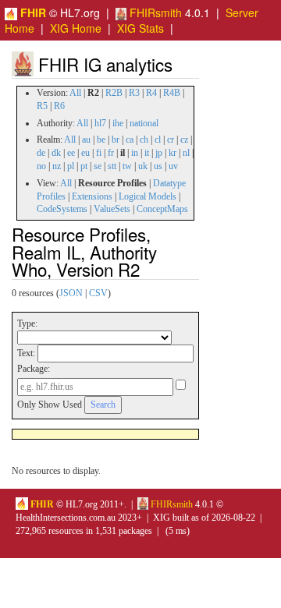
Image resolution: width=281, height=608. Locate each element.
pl (70, 166)
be (101, 139)
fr (111, 152)
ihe (117, 123)
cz (184, 139)
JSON (71, 293)
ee (71, 152)
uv (173, 166)
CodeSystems (62, 208)
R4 (151, 92)
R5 (42, 106)
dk (56, 152)
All (75, 92)
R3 (134, 92)
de (41, 152)
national (144, 123)
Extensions (92, 196)
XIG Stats (140, 28)
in (134, 152)
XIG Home (75, 28)
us (158, 166)
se (97, 166)
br (115, 139)
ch (144, 139)
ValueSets (112, 208)
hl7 (100, 123)
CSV (98, 293)
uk (143, 166)
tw (127, 166)
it (146, 152)
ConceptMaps (162, 208)
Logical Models (147, 196)
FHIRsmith (154, 12)
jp (158, 152)
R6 (59, 106)
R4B (171, 92)
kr (172, 152)
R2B (114, 92)
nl (186, 152)
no (41, 166)
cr (170, 139)
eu (85, 152)
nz (56, 166)
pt (83, 166)
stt (112, 166)
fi (98, 152)
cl (158, 139)
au (86, 139)
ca (129, 139)
